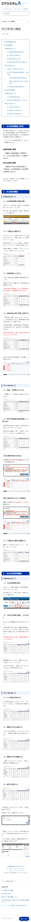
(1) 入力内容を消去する (13, 107)
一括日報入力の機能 (7, 890)
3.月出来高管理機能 (9, 90)
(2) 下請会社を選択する (13, 55)
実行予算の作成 (6, 894)
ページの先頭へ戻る (8, 881)
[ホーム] (11, 3)
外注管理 (25, 9)
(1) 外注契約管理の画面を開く (15, 52)
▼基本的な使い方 (10, 48)
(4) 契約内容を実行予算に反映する (17, 62)
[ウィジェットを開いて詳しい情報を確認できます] (24, 919)
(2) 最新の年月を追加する (14, 110)
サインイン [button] (25, 3)
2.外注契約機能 (7, 45)
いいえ (20, 869)
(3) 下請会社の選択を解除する (15, 87)
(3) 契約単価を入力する (14, 59)
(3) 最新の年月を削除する (14, 114)
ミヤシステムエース (7, 9)
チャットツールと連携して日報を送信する (14, 905)
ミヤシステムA (17, 9)
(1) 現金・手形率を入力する (15, 69)
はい (11, 869)
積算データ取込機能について (10, 897)
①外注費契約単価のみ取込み (18, 78)
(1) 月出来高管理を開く (13, 97)
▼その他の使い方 (10, 65)
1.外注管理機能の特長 (9, 42)
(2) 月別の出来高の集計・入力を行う (17, 100)
